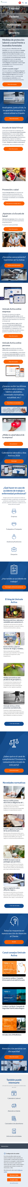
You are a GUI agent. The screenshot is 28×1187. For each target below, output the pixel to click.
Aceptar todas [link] (14, 1180)
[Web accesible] (1, 298)
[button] (26, 2)
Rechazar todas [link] (14, 1175)
